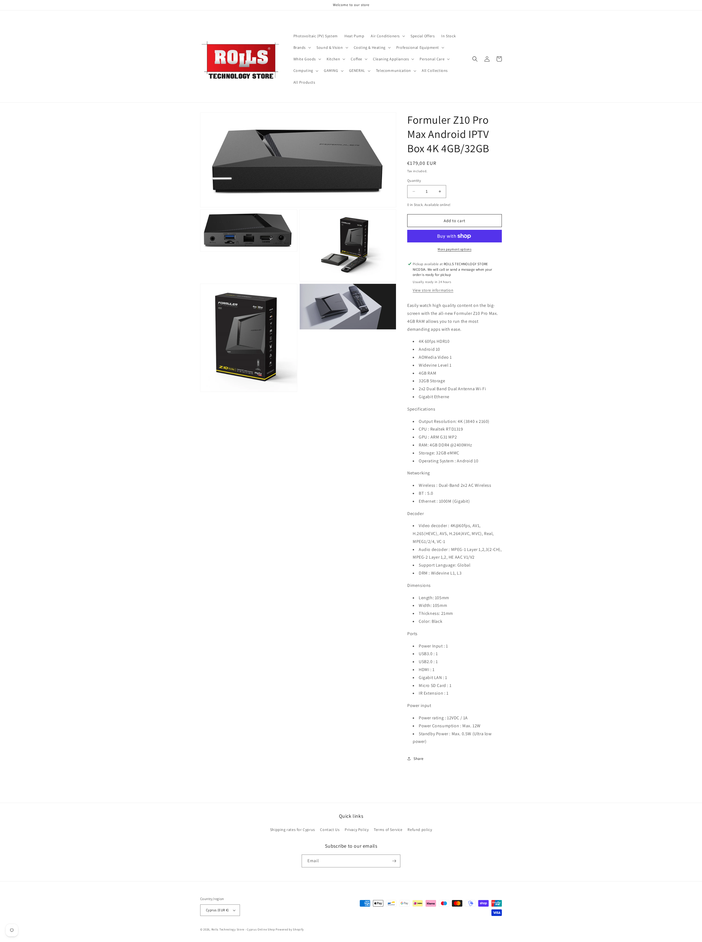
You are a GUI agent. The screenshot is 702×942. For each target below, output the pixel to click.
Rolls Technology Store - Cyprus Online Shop (243, 929)
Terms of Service (388, 829)
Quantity (414, 180)
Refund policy (419, 829)
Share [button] (419, 758)
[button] (387, 36)
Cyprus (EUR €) (217, 910)
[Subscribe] (394, 861)
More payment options (454, 249)
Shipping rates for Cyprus (292, 829)
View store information (433, 290)
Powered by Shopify (290, 929)
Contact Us (329, 829)
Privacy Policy (357, 829)
